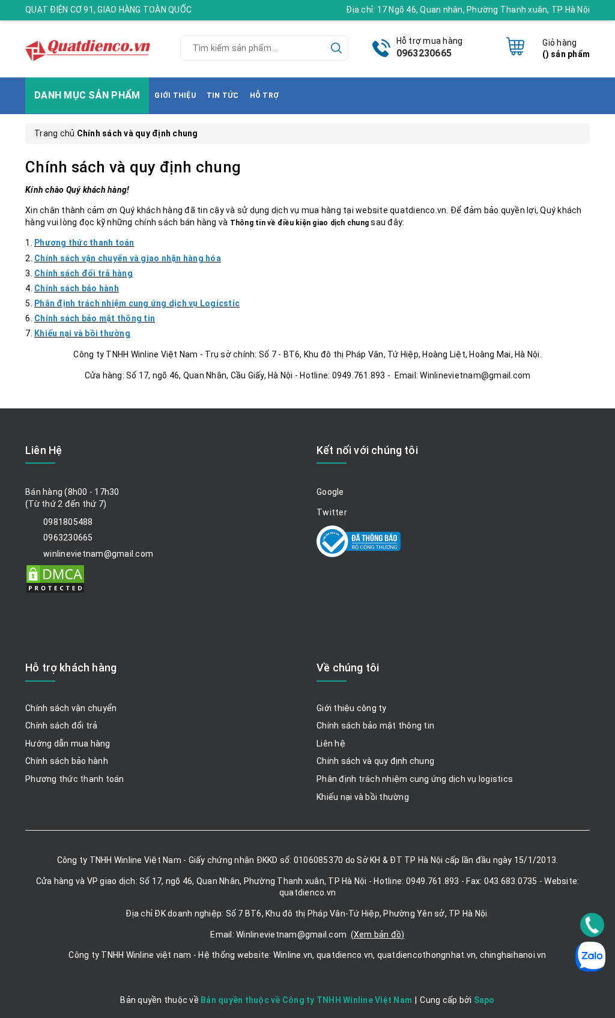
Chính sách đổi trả (61, 725)
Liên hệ (331, 743)
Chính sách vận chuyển (71, 708)
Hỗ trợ (264, 95)
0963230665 (424, 53)
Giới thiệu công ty (352, 708)
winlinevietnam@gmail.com (98, 554)
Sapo (484, 1000)
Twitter (332, 512)
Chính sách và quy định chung (133, 167)
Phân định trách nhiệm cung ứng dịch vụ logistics (415, 779)
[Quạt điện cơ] (89, 47)
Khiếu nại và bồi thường (363, 797)
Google (330, 492)
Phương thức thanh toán (74, 779)
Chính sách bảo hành (66, 761)
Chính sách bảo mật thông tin (375, 725)
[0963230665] (592, 925)
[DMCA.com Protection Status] (55, 578)
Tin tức (223, 95)
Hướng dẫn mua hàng (68, 743)
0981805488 (68, 522)
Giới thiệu (175, 95)
